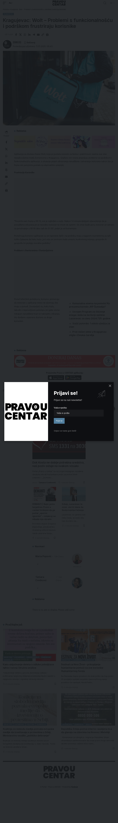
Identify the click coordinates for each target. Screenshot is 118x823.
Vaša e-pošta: (60, 407)
